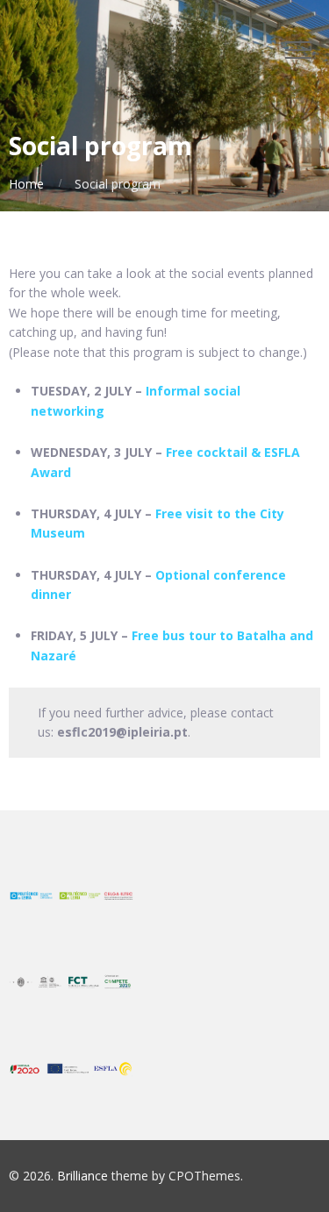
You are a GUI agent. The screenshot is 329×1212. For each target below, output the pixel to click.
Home (26, 183)
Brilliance (82, 1175)
